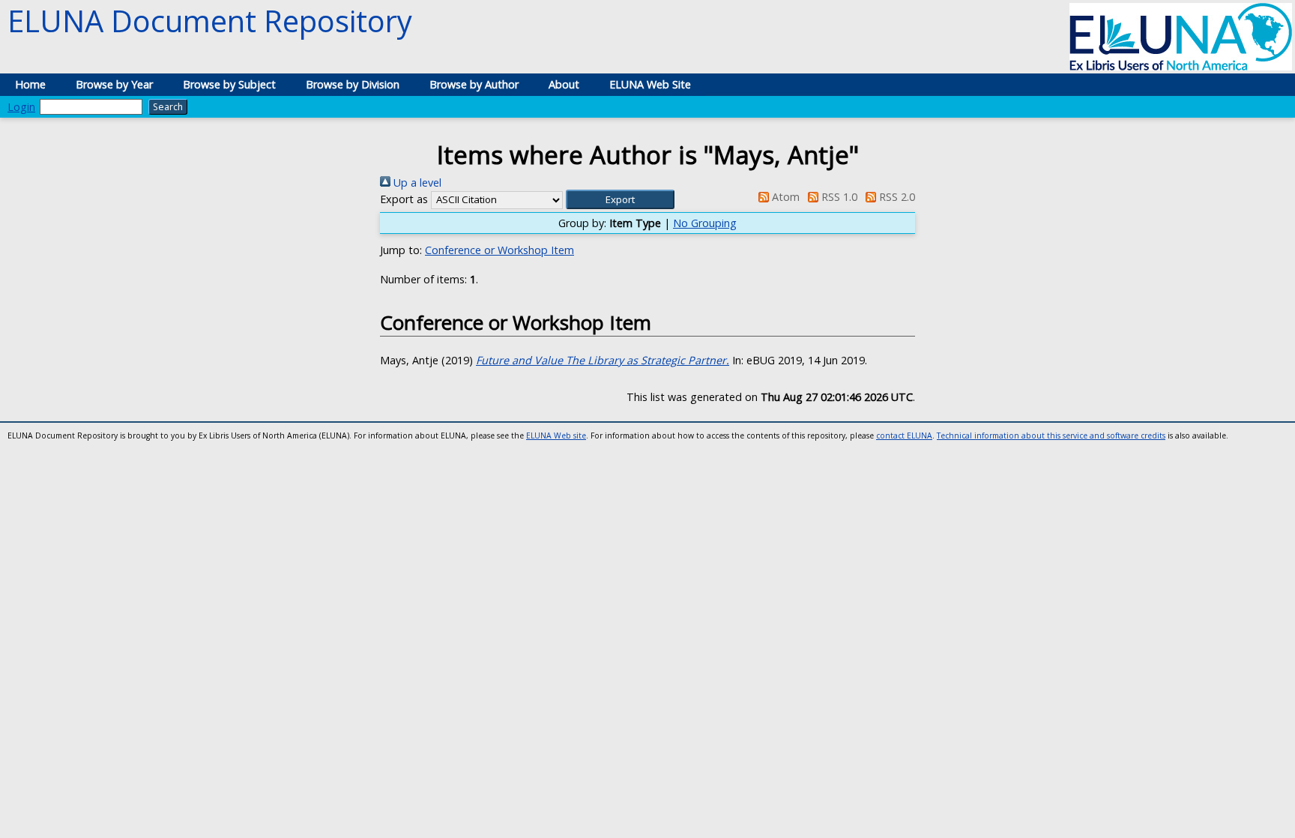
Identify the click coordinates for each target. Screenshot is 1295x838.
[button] (620, 199)
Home (30, 84)
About (564, 84)
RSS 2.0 (895, 197)
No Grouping (705, 223)
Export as (404, 199)
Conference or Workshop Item (499, 250)
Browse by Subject (229, 84)
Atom (784, 197)
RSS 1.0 (837, 197)
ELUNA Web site (556, 435)
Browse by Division (352, 84)
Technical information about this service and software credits (1051, 435)
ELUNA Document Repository (209, 20)
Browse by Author (474, 84)
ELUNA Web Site (650, 84)
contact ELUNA (904, 435)
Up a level (415, 182)
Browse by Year (114, 84)
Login (21, 107)
